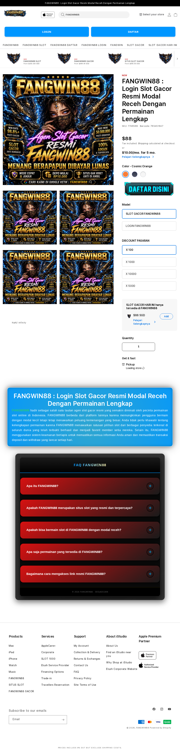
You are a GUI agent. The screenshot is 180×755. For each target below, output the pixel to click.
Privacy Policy (83, 678)
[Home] (15, 15)
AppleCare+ (48, 645)
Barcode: (145, 126)
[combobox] (94, 14)
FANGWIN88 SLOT (34, 45)
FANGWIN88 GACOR (21, 691)
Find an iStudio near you (118, 654)
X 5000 (130, 286)
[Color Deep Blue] (134, 174)
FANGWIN (116, 45)
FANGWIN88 (10, 45)
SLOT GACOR (135, 45)
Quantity (128, 338)
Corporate (47, 652)
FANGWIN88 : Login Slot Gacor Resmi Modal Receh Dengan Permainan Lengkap (90, 3)
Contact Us (81, 665)
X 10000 (131, 274)
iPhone (13, 658)
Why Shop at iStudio (119, 662)
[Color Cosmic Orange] (125, 174)
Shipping (143, 143)
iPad (11, 652)
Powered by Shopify (160, 728)
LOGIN (46, 31)
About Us (112, 645)
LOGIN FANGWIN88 (138, 226)
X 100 (129, 249)
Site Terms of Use (85, 684)
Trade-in (46, 678)
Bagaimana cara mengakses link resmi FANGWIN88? (66, 574)
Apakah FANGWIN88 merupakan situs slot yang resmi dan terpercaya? (79, 508)
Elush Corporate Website (121, 669)
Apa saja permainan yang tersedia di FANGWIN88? (64, 552)
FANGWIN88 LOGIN (94, 45)
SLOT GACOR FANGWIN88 (143, 213)
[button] (10, 45)
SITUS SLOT (16, 684)
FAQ (76, 671)
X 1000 (130, 262)
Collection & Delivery (87, 652)
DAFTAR (133, 31)
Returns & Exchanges (87, 658)
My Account (81, 645)
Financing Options (52, 671)
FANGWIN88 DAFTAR (64, 45)
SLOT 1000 (48, 658)
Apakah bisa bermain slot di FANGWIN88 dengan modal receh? (73, 530)
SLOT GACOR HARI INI (163, 45)
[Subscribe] (63, 719)
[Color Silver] (143, 174)
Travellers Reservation (55, 684)
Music (12, 671)
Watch (13, 665)
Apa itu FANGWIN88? (42, 486)
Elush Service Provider (55, 665)
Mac (11, 645)
